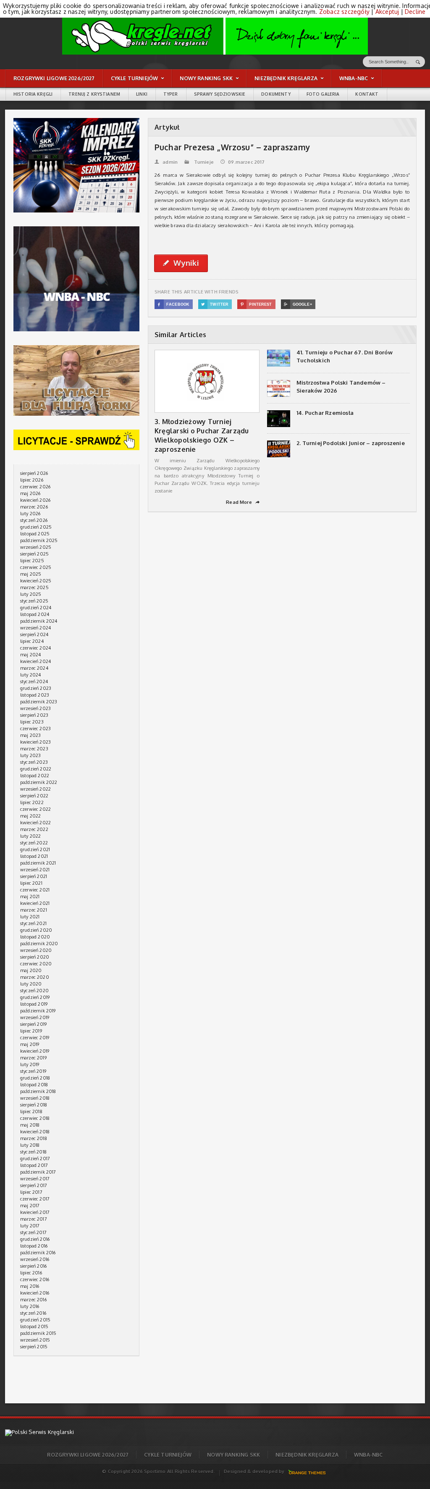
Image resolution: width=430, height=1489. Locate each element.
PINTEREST (256, 304)
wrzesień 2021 (35, 870)
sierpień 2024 (34, 634)
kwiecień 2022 (35, 823)
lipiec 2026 (31, 480)
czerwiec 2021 (35, 890)
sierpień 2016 (33, 1266)
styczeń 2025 (34, 601)
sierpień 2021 (33, 876)
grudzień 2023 (35, 688)
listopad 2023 (34, 695)
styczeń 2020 (34, 991)
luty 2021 (30, 917)
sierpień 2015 (33, 1347)
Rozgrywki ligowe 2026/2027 (87, 1455)
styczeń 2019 (33, 1071)
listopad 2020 (35, 937)
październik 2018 (38, 1091)
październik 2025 (39, 540)
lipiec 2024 (32, 641)
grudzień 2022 (35, 769)
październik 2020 (39, 943)
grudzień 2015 (35, 1320)
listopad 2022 (34, 776)
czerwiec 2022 (35, 809)
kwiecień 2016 (34, 1293)
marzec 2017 (33, 1219)
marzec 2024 (34, 668)
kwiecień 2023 (35, 742)
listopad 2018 (34, 1085)
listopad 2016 (33, 1246)
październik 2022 (39, 782)
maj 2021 (29, 896)
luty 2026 (30, 513)
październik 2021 (38, 863)
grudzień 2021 (35, 849)
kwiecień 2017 (35, 1212)
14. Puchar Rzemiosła (325, 412)
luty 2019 (29, 1064)
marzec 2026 (34, 507)
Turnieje (204, 162)
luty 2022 (30, 836)
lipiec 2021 (31, 883)
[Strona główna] (215, 36)
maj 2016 (29, 1286)
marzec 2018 (33, 1138)
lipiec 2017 (31, 1192)
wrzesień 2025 (35, 547)
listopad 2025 (35, 534)
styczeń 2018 (33, 1152)
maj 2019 (29, 1044)
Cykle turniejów (167, 1455)
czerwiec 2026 (35, 487)
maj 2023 (30, 735)
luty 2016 (29, 1306)
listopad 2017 (34, 1165)
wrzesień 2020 (36, 950)
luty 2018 (30, 1145)
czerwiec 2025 (35, 567)
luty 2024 (30, 675)
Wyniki (181, 262)
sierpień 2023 (34, 715)
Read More (243, 502)
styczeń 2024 (34, 681)
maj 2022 (30, 816)
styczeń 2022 (34, 843)
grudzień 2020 (36, 930)
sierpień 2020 (34, 957)
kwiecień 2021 (35, 903)
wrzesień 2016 (34, 1259)
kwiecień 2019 (34, 1051)
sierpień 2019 (33, 1024)
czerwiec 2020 (36, 964)
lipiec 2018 (31, 1111)
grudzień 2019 (35, 997)
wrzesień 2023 (35, 708)
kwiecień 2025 (35, 581)
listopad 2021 (34, 856)
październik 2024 (39, 621)
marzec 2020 (34, 977)
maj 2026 (30, 493)
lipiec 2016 (31, 1273)
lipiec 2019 (31, 1031)
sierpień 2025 (34, 554)
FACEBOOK (173, 304)
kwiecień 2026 (35, 500)
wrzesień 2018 (35, 1098)
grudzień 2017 (35, 1158)
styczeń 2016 (33, 1313)
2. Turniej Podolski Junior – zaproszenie (350, 443)
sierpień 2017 (33, 1185)
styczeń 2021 (33, 923)
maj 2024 (30, 655)
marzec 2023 (34, 749)
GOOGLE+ (298, 304)
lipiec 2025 (32, 561)
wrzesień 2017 (35, 1179)
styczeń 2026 (33, 520)
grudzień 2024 (35, 608)
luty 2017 (30, 1226)
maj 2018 (29, 1125)
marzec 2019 (33, 1058)
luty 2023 (30, 755)
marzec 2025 (34, 587)
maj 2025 (30, 574)
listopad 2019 (33, 1004)
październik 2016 (38, 1253)
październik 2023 (39, 702)
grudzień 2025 (36, 527)
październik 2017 (38, 1172)
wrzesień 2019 (34, 1017)
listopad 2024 (34, 614)
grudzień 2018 (35, 1078)
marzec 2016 (33, 1300)
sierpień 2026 (34, 473)
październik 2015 (38, 1333)
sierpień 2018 (33, 1105)
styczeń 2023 (34, 762)
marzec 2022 (34, 829)
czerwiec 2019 (34, 1038)
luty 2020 (31, 984)
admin (166, 162)
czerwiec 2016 (34, 1279)
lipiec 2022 (32, 802)
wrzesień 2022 (35, 789)
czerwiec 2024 (35, 648)
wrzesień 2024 (35, 628)
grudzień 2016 (35, 1239)
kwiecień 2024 (35, 661)
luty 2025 (31, 594)
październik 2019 (38, 1011)
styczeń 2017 (33, 1232)
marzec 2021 (33, 910)
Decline (415, 11)
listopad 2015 (34, 1326)
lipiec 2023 (32, 722)
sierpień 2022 (34, 796)
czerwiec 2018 (35, 1118)
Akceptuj (387, 11)
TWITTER (215, 304)
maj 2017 (29, 1206)
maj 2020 (31, 970)
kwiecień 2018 (35, 1132)
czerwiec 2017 (35, 1199)
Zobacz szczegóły (344, 11)
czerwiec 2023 (35, 728)
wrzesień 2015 (35, 1340)
